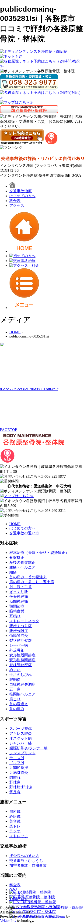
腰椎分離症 (18, 631)
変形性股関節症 (22, 655)
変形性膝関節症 (22, 660)
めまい (15, 670)
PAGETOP (8, 430)
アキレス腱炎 (20, 733)
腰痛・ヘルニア (22, 567)
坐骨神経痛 (18, 597)
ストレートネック (24, 621)
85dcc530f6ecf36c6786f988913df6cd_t (29, 389)
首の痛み (16, 709)
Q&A (13, 890)
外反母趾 (16, 650)
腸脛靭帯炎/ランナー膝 (28, 748)
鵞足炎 (15, 792)
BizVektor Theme (52, 916)
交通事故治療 (20, 191)
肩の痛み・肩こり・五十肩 (31, 582)
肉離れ (15, 777)
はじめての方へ (22, 196)
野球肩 (15, 782)
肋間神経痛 (18, 601)
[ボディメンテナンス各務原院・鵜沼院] (33, 51)
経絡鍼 (15, 816)
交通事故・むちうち (26, 861)
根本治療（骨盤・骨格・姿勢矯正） (39, 553)
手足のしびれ (20, 675)
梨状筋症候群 (20, 640)
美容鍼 (15, 821)
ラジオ (15, 831)
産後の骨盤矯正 (22, 562)
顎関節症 (16, 606)
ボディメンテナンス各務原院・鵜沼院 (51, 908)
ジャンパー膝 (20, 743)
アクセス (16, 206)
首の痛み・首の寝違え (28, 577)
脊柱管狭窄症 (20, 665)
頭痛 (13, 572)
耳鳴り (15, 616)
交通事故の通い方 (24, 533)
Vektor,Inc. (8, 921)
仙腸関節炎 (18, 636)
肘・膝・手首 (20, 587)
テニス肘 (16, 758)
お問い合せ (18, 899)
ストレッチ (18, 836)
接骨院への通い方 (24, 856)
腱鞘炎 (15, 679)
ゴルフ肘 (16, 763)
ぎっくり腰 (18, 592)
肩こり (15, 699)
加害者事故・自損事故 (28, 865)
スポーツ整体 (20, 729)
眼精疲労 (16, 611)
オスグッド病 (20, 738)
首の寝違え (18, 704)
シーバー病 (18, 645)
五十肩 (15, 689)
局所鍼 (15, 812)
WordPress (27, 916)
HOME (15, 524)
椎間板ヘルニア (22, 694)
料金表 (15, 201)
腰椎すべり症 (20, 626)
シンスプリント (22, 753)
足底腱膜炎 (18, 772)
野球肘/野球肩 (21, 787)
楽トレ (15, 826)
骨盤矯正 (16, 557)
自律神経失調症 (22, 684)
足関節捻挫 (18, 768)
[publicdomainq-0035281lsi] (34, 381)
